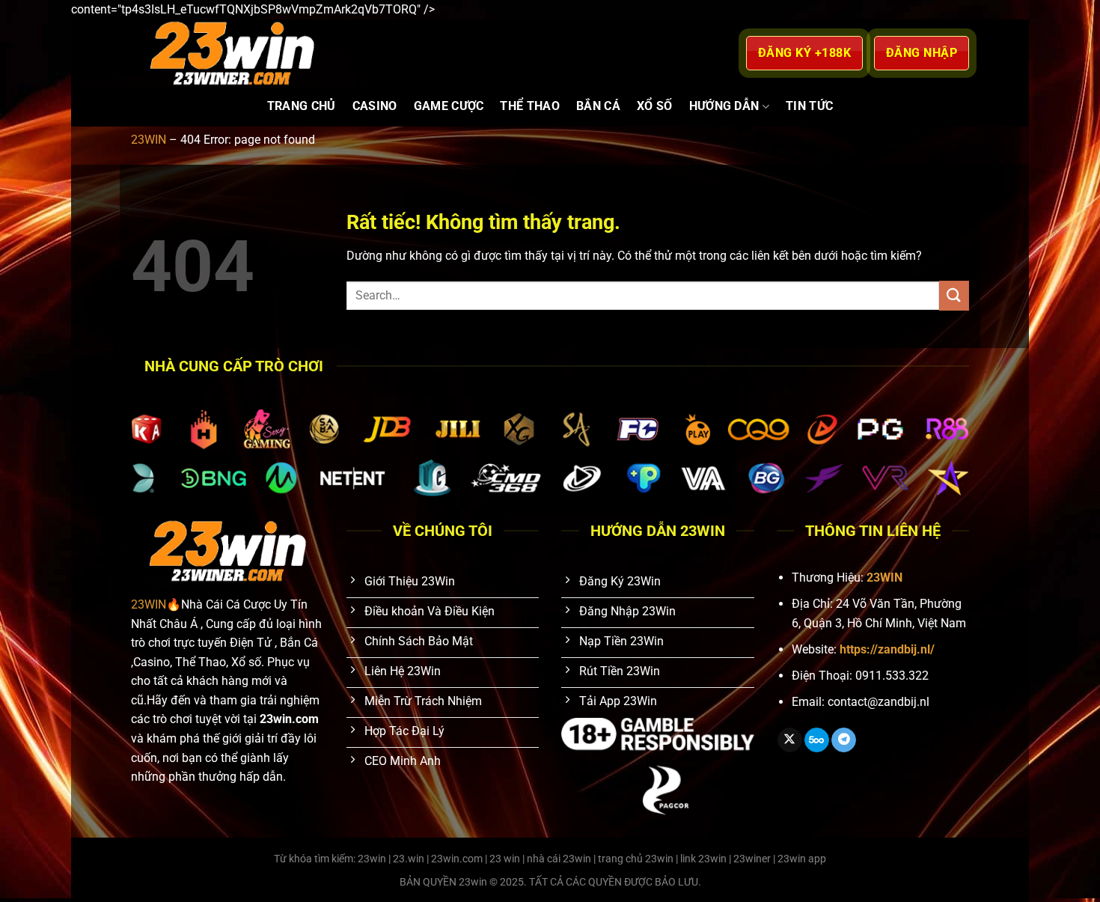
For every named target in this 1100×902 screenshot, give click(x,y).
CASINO (374, 106)
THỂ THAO (530, 106)
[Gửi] (954, 295)
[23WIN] (325, 53)
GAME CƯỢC (449, 106)
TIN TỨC (809, 106)
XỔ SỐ (655, 106)
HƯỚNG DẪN (724, 106)
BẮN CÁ (598, 106)
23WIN (148, 139)
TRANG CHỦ (301, 106)
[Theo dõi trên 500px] (816, 740)
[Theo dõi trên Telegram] (843, 740)
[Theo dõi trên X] (789, 740)
